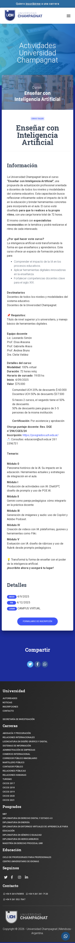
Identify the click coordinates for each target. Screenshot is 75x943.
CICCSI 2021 (9, 800)
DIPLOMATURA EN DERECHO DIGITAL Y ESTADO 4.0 (27, 818)
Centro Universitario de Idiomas (21, 861)
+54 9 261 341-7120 (38, 894)
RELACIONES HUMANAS (14, 775)
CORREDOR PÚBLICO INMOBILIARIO (20, 758)
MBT (5, 814)
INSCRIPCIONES (10, 707)
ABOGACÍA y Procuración (17, 733)
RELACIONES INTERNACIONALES (19, 737)
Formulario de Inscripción (37, 621)
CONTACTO (8, 711)
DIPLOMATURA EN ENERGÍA (16, 822)
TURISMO (7, 779)
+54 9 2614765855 (14, 894)
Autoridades (10, 698)
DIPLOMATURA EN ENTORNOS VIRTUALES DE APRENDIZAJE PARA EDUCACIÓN (35, 828)
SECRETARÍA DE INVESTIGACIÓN (19, 719)
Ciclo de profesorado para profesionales (27, 857)
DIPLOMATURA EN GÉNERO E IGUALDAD (22, 835)
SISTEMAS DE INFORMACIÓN (17, 746)
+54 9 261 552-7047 (15, 899)
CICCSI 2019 (9, 792)
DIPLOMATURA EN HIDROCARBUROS (21, 839)
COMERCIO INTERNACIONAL (16, 754)
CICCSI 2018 (9, 787)
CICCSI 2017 (9, 783)
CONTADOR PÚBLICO (13, 766)
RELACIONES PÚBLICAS (14, 771)
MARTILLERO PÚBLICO (13, 762)
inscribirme (33, 3)
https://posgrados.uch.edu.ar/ (40, 435)
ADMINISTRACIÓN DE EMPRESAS (19, 750)
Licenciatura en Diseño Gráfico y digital (25, 741)
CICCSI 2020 (9, 796)
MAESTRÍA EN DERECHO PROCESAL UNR (23, 843)
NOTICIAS (7, 702)
